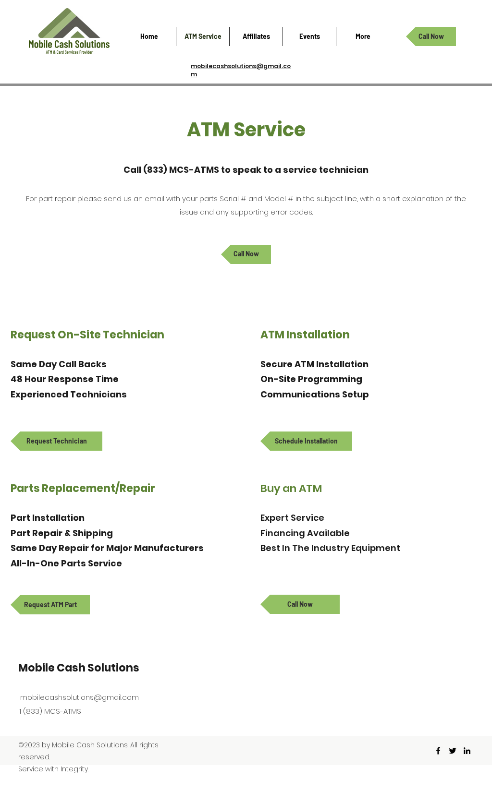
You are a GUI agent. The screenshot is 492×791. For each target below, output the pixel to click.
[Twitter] (452, 750)
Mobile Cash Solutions (78, 667)
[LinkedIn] (467, 750)
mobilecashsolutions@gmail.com (79, 697)
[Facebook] (438, 750)
